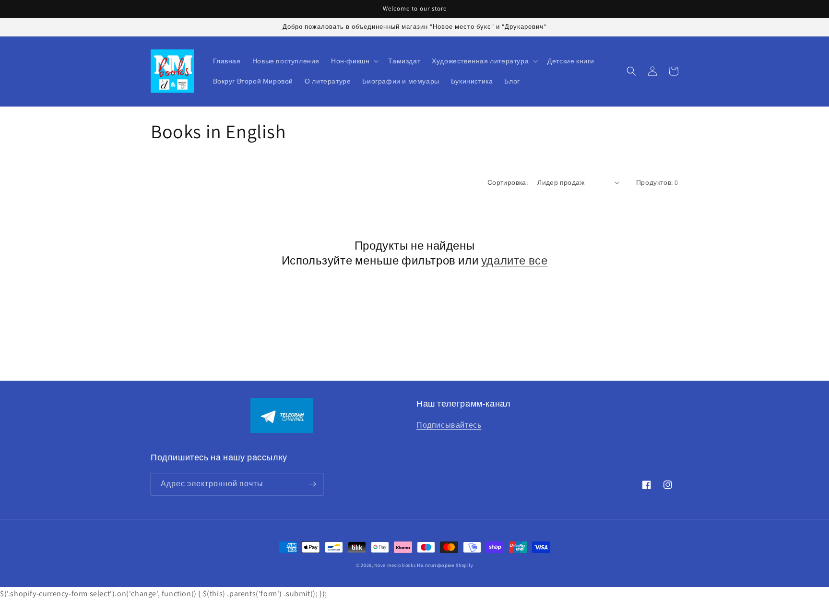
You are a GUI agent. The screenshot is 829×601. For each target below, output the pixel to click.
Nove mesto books (395, 565)
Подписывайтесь (448, 425)
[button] (353, 61)
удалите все (514, 260)
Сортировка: (507, 182)
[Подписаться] (312, 484)
